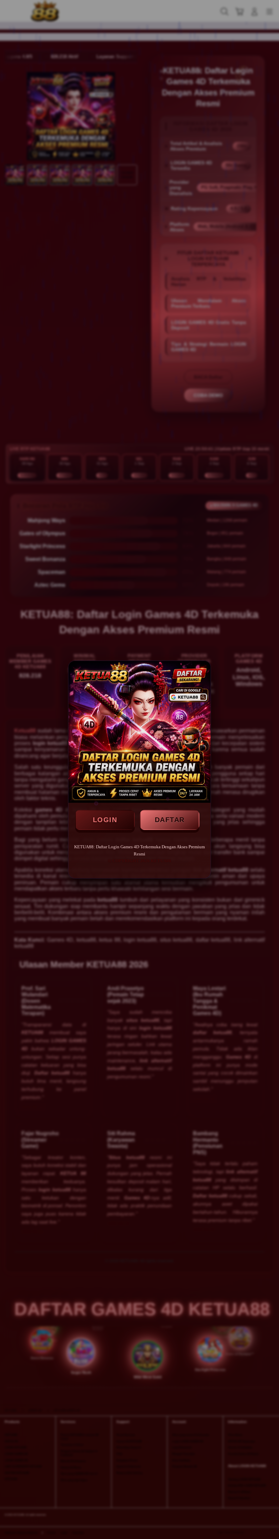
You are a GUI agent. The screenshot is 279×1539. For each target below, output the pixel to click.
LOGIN (105, 819)
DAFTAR (170, 819)
